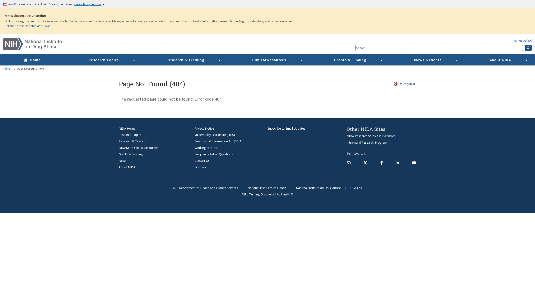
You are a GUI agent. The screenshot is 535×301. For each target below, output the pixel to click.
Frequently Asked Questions (214, 154)
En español (406, 84)
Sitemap (200, 167)
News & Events (428, 60)
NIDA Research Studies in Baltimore (371, 136)
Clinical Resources (269, 60)
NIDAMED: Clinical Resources (138, 148)
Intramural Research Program (367, 142)
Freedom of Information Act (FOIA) (218, 141)
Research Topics (104, 60)
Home (35, 60)
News (122, 161)
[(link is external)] (365, 163)
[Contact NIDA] (348, 163)
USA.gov (356, 188)
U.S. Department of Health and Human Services (205, 188)
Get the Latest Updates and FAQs (27, 26)
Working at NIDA (206, 148)
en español (523, 40)
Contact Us (202, 161)
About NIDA (500, 60)
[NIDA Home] (150, 44)
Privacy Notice (204, 128)
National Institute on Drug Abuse (318, 188)
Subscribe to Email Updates (286, 128)
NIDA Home (127, 128)
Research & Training (185, 60)
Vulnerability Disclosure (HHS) (215, 135)
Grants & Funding (350, 60)
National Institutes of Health (267, 188)
